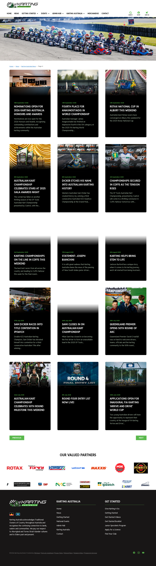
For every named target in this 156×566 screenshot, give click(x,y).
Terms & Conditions (47, 553)
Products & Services (90, 553)
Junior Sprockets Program (115, 525)
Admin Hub (56, 13)
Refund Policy (68, 553)
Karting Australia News (28, 66)
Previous (16, 438)
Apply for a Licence (112, 529)
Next (141, 438)
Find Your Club (110, 534)
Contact (105, 13)
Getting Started (29, 13)
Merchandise (93, 13)
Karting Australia (74, 13)
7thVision (37, 553)
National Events (63, 521)
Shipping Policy (78, 553)
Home (9, 13)
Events (44, 13)
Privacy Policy (58, 553)
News (16, 13)
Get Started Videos (113, 517)
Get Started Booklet (113, 521)
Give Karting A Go (112, 509)
